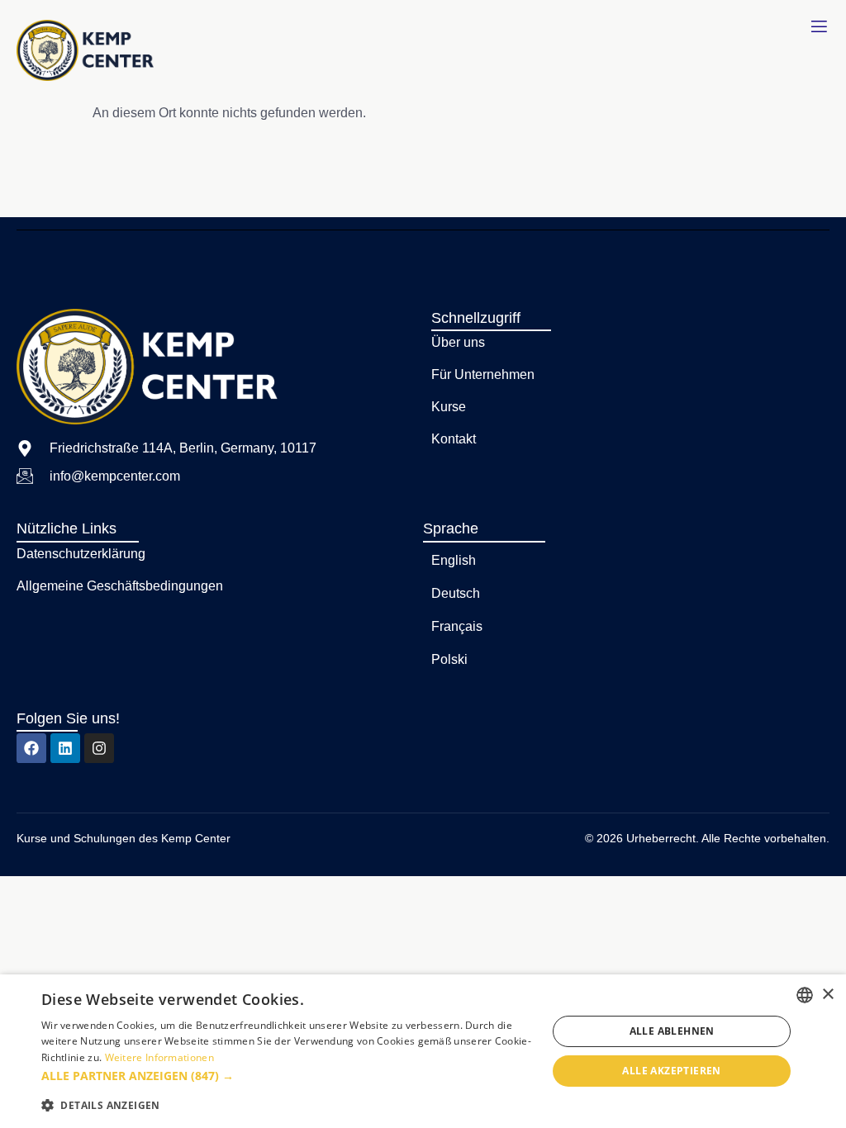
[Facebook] (31, 748)
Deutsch (455, 593)
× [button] (827, 994)
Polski (449, 659)
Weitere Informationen (159, 1057)
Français (456, 626)
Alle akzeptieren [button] (671, 1071)
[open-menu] (819, 27)
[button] (286, 1076)
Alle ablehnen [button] (672, 1031)
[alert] (423, 1051)
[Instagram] (99, 748)
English (453, 560)
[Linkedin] (65, 748)
